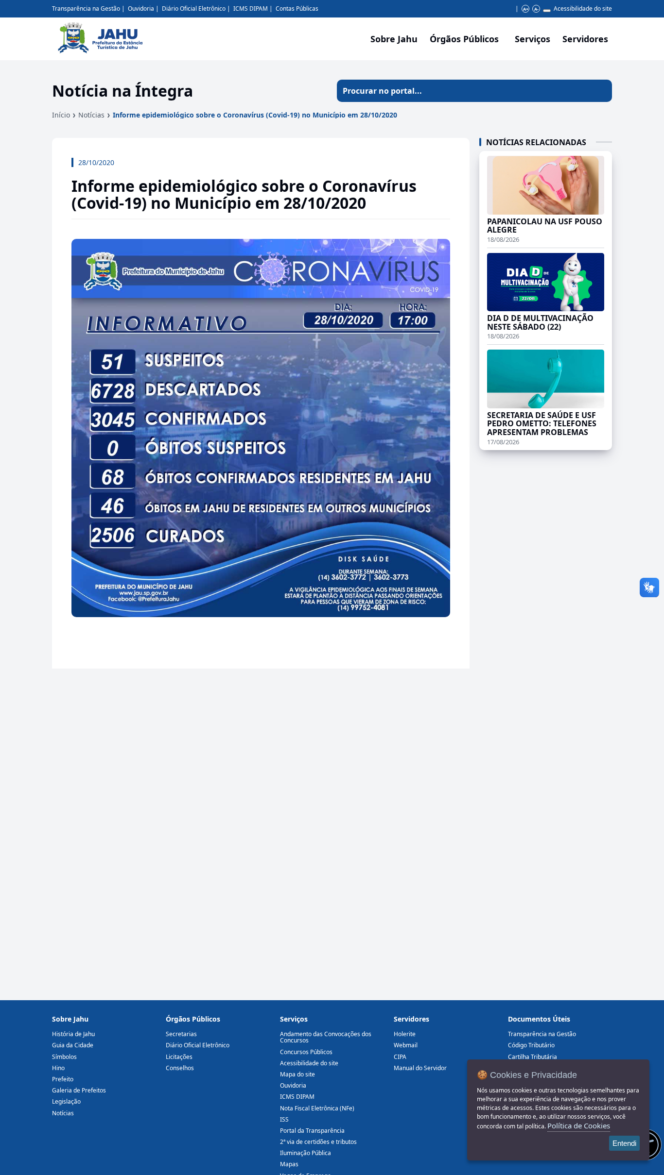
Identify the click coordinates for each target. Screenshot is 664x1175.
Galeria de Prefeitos (79, 1090)
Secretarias (181, 1034)
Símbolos (64, 1057)
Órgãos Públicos (193, 1019)
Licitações (179, 1057)
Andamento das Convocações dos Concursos (325, 1037)
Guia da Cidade (72, 1045)
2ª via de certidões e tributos (318, 1142)
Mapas (289, 1164)
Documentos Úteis (539, 1019)
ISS (284, 1119)
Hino (58, 1068)
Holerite (405, 1034)
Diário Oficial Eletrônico (194, 8)
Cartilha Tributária (532, 1057)
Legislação (66, 1101)
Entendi (624, 1143)
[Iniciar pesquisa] (601, 91)
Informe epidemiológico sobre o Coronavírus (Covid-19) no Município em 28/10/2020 (255, 114)
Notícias (91, 114)
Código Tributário (531, 1045)
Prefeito (62, 1079)
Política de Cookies (578, 1125)
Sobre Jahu (394, 39)
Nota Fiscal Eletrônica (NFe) (317, 1108)
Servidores (411, 1019)
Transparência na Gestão (86, 8)
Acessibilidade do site (583, 8)
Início (61, 114)
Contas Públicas (297, 8)
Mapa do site (297, 1074)
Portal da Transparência (312, 1130)
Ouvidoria (141, 8)
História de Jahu (73, 1034)
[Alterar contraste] (547, 10)
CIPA (400, 1057)
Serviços (532, 39)
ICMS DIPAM (250, 8)
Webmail (406, 1045)
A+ (525, 9)
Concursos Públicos (306, 1052)
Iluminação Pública (305, 1153)
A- (536, 9)
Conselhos (180, 1068)
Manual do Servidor (420, 1068)
